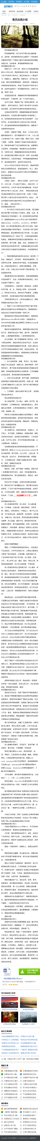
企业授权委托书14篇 (28, 1043)
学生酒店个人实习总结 (31, 1112)
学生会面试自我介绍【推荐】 (15, 1132)
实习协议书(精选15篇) (31, 1087)
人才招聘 (28, 11)
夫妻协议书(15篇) (10, 1074)
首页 (4, 11)
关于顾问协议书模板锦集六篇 (15, 1077)
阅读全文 (25, 24)
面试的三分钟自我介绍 (10, 1053)
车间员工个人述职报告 (10, 1040)
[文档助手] (8, 6)
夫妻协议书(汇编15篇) (12, 1081)
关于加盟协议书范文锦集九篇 (15, 1097)
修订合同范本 (9, 1122)
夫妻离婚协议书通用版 (12, 1071)
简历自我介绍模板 (32, 1059)
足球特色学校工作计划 (31, 1129)
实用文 (36, 11)
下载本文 (32, 24)
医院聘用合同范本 (8, 1046)
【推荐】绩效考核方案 (12, 1112)
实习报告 (26, 1)
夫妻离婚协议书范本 (30, 1071)
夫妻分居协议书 (29, 1081)
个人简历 (4, 1)
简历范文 (11, 1)
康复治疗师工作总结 (28, 1053)
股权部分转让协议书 (30, 1109)
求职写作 (12, 11)
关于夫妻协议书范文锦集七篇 (15, 1084)
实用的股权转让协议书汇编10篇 (16, 1094)
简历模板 (19, 1)
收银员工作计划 (10, 1125)
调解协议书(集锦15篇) (12, 1091)
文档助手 (14, 1138)
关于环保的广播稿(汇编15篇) (14, 1129)
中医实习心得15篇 (27, 1036)
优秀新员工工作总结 (11, 1119)
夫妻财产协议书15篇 (30, 1077)
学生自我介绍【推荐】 (12, 1115)
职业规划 (34, 1)
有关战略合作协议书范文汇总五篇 (16, 1087)
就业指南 (20, 11)
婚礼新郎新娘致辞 (10, 1109)
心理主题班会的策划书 (31, 1132)
